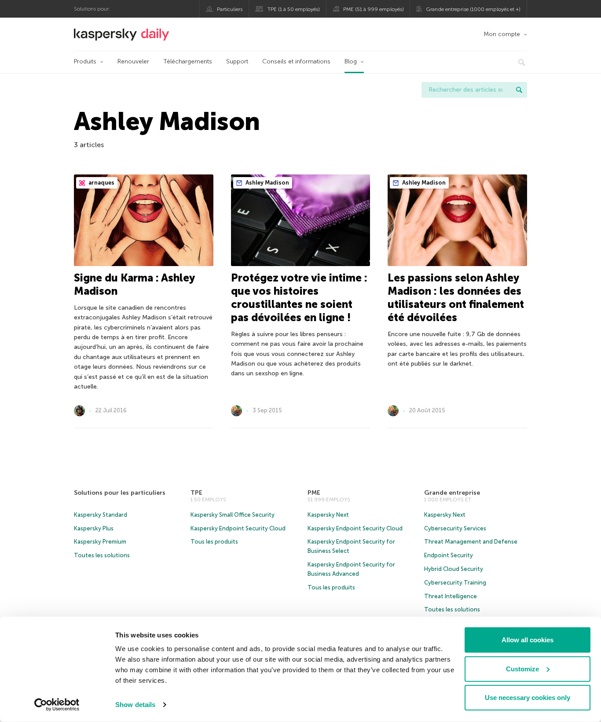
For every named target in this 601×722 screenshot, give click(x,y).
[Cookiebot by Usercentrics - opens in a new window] (56, 704)
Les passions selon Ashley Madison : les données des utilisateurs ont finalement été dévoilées (456, 297)
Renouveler (133, 61)
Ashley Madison (266, 182)
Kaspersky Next (328, 514)
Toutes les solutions (102, 555)
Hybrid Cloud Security (453, 569)
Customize (522, 668)
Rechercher (519, 90)
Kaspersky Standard (100, 514)
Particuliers (229, 9)
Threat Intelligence (450, 596)
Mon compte (502, 34)
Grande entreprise (452, 492)
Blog (350, 61)
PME (314, 492)
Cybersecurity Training (455, 582)
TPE (196, 492)
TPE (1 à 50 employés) (294, 9)
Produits (85, 61)
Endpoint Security (448, 555)
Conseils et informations (296, 61)
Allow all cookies (527, 640)
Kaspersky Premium (100, 541)
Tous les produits (214, 541)
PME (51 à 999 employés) (373, 9)
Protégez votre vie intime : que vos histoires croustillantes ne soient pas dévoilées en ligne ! (299, 297)
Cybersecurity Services (455, 528)
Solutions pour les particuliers (119, 492)
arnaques (100, 182)
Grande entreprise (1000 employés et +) (473, 9)
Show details (135, 704)
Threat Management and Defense (470, 541)
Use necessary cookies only (527, 697)
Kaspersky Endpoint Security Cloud (238, 528)
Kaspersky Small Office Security (233, 514)
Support (237, 61)
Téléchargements (187, 61)
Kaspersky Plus (94, 528)
